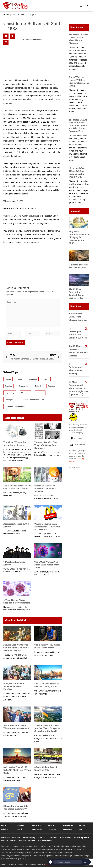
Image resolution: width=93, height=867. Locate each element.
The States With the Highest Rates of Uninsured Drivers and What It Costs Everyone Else (78, 125)
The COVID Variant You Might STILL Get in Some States (46, 565)
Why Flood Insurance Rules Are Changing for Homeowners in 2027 (79, 237)
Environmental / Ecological (24, 14)
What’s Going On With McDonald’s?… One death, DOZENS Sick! (47, 526)
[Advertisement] (32, 62)
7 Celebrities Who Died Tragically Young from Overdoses (45, 445)
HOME (6, 14)
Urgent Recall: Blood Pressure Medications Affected (45, 488)
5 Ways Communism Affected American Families (13, 686)
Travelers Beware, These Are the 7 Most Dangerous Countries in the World (47, 728)
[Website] (52, 334)
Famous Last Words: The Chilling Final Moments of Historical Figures (16, 647)
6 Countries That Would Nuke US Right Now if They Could (17, 770)
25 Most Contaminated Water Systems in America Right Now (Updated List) (78, 388)
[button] (81, 6)
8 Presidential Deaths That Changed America (77, 316)
